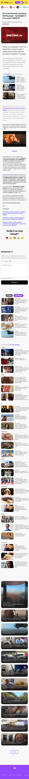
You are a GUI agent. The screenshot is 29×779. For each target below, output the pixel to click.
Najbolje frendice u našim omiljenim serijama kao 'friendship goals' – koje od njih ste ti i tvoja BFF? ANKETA (14, 223)
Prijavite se (14, 282)
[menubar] (26, 2)
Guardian (10, 174)
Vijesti (14, 7)
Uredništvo (4, 775)
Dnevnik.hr (6, 7)
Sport (20, 7)
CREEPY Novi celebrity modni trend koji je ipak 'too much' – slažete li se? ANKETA (13, 218)
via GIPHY (14, 151)
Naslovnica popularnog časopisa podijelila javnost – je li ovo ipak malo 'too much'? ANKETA (14, 213)
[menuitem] (26, 2)
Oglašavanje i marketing (15, 775)
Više (14, 752)
